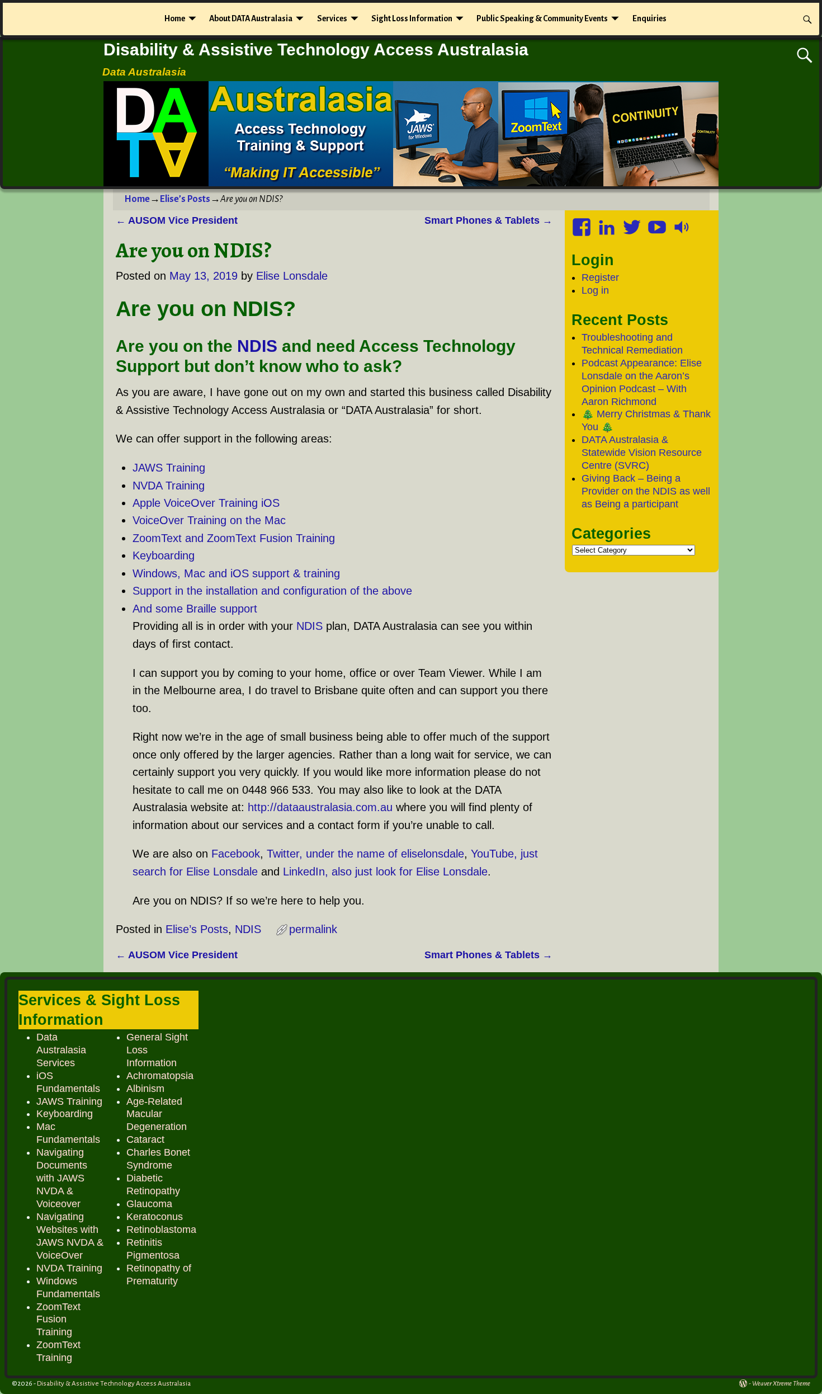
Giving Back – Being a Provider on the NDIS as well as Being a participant (646, 491)
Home (174, 18)
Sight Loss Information (411, 18)
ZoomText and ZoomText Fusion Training (234, 538)
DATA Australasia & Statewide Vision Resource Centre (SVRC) (642, 452)
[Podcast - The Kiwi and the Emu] (683, 223)
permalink (313, 929)
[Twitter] (633, 223)
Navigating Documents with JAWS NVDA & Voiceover (61, 1178)
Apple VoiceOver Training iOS (206, 503)
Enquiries (649, 18)
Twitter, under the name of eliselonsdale (365, 853)
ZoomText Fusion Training (58, 1319)
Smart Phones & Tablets (488, 220)
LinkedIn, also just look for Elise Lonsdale (385, 871)
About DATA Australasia (250, 18)
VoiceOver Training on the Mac (209, 520)
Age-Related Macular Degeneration (156, 1114)
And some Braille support (195, 608)
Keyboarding (164, 555)
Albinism (145, 1088)
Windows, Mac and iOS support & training (236, 573)
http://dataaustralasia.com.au (320, 807)
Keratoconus (154, 1216)
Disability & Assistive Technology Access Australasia (315, 49)
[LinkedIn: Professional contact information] (608, 223)
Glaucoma (149, 1203)
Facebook (235, 853)
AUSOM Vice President (177, 220)
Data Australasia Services (61, 1050)
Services (332, 18)
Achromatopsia (159, 1075)
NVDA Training (169, 485)
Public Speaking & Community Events (542, 18)
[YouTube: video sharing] (658, 223)
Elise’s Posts (185, 199)
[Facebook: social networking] (582, 223)
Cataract (145, 1139)
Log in (595, 290)
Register (600, 277)
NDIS (257, 346)
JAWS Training (169, 467)
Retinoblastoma (161, 1229)
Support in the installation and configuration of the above (272, 591)
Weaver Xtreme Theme (781, 1383)
